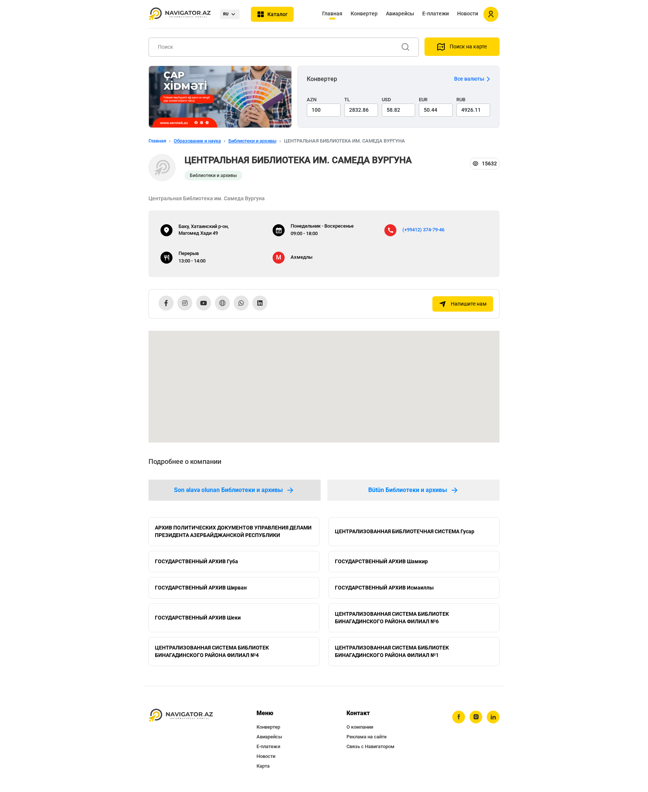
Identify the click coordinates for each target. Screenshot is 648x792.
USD (386, 99)
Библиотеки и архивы (252, 141)
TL (347, 99)
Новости (467, 13)
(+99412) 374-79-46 (423, 229)
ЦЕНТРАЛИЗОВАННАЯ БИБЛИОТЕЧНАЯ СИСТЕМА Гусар (404, 531)
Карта (263, 766)
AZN (311, 99)
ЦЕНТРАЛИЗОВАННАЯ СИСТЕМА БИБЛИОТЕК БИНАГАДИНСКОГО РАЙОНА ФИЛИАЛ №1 (392, 651)
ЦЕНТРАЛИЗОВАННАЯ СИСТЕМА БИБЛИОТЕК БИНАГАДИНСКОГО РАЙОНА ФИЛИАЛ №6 (392, 617)
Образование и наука (197, 141)
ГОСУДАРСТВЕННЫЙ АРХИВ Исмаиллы (384, 588)
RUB (460, 99)
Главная (332, 13)
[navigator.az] (180, 716)
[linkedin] (493, 717)
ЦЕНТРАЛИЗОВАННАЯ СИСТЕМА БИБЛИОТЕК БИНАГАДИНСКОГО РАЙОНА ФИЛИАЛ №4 (212, 651)
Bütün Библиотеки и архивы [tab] (407, 490)
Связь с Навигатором (370, 746)
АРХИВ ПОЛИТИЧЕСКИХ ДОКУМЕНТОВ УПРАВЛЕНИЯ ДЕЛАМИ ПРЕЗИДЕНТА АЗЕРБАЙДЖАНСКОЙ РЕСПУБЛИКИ (233, 531)
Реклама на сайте (366, 737)
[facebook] (458, 717)
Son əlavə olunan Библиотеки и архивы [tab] (228, 490)
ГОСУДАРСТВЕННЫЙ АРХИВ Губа (196, 561)
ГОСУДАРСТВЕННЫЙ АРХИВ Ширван (201, 588)
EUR (423, 99)
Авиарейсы (400, 13)
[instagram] (476, 717)
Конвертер (364, 13)
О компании (359, 727)
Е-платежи (435, 13)
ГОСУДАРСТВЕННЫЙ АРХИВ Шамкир (381, 561)
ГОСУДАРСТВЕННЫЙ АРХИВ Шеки (198, 618)
